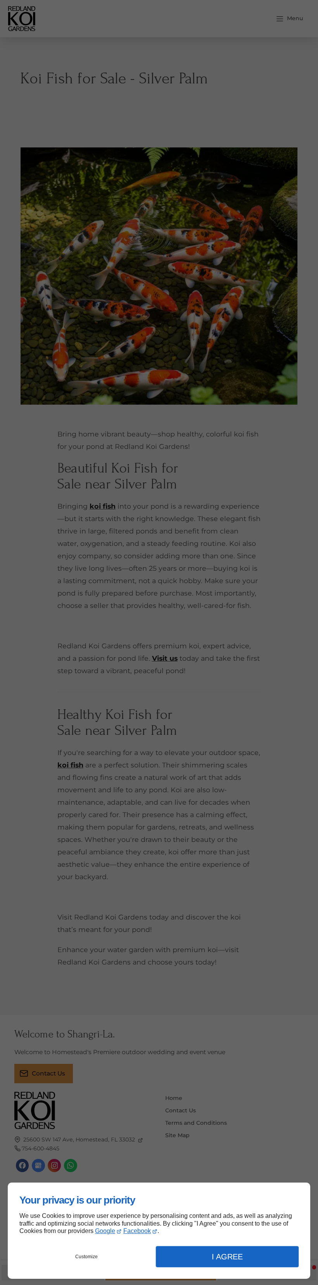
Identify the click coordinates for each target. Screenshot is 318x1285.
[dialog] (159, 1231)
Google (105, 1231)
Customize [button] (86, 1256)
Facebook (137, 1231)
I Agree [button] (227, 1256)
